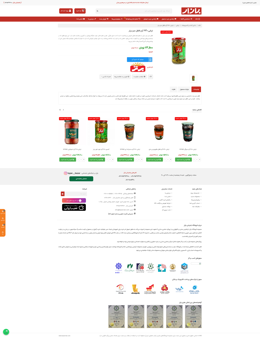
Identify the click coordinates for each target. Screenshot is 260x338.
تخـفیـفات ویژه (195, 193)
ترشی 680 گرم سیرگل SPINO (187, 149)
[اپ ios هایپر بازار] (74, 207)
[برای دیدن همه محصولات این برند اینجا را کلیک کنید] (138, 67)
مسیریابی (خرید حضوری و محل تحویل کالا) (120, 214)
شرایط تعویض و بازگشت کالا (162, 203)
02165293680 (8, 3)
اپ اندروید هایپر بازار (72, 200)
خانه (196, 19)
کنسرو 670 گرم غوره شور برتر (101, 149)
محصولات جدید (195, 196)
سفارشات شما (196, 206)
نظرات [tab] (173, 89)
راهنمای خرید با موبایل (150, 19)
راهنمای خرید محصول (168, 19)
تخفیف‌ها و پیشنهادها (131, 18)
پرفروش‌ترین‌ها (116, 19)
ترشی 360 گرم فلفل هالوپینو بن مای (159, 149)
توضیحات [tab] (196, 89)
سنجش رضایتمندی (81, 179)
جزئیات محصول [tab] (184, 89)
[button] (63, 110)
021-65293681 (135, 176)
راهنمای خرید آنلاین (165, 200)
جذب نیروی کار (166, 210)
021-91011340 (130, 180)
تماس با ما (80, 19)
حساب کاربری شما (195, 203)
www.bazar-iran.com (64, 336)
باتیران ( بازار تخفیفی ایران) (249, 3)
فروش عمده (102, 19)
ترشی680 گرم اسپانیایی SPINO (72, 149)
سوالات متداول (166, 206)
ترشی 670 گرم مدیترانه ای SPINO (130, 149)
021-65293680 (124, 176)
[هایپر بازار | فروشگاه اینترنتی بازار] (191, 11)
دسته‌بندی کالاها (185, 19)
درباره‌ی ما (91, 19)
